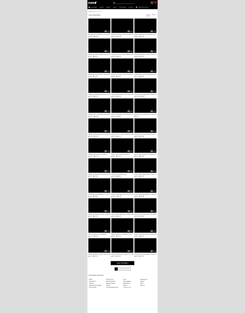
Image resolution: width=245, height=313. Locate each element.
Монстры (142, 285)
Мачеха (125, 285)
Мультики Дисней (110, 281)
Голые (124, 279)
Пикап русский (92, 287)
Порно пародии (127, 281)
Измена (108, 285)
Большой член (109, 279)
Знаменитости (143, 279)
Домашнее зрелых (110, 283)
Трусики (142, 281)
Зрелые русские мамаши (95, 285)
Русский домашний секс (112, 287)
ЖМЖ (141, 283)
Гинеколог (91, 283)
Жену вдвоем (126, 283)
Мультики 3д (92, 281)
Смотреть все (126, 287)
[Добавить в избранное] (155, 2)
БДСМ (90, 279)
